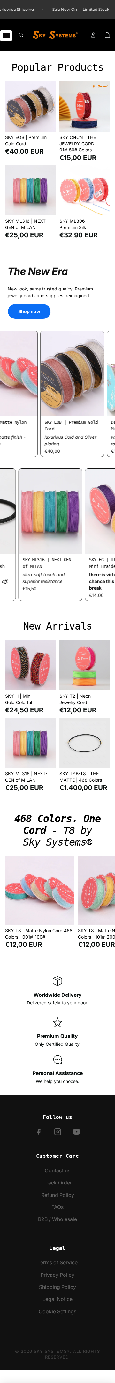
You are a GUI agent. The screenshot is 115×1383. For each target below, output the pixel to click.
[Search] (21, 35)
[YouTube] (76, 1132)
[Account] (93, 35)
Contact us (57, 1170)
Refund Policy (57, 1195)
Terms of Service (57, 1262)
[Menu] (6, 35)
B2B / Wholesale (57, 1219)
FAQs (57, 1207)
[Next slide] (103, 902)
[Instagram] (58, 1132)
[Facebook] (39, 1132)
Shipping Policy (57, 1287)
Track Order (57, 1182)
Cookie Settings (57, 1311)
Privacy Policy (57, 1275)
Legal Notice (57, 1299)
